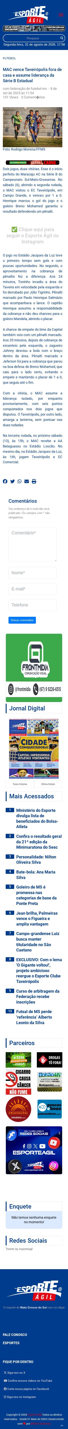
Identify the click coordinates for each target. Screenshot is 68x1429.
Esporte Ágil (35, 1414)
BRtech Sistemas (41, 1423)
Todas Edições (20, 784)
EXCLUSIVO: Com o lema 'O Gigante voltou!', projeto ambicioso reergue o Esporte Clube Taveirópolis (39, 970)
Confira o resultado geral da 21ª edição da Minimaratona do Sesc (39, 842)
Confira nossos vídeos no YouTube (29, 1380)
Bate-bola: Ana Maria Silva (35, 875)
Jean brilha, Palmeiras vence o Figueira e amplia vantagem (37, 918)
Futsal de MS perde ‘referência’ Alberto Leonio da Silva (34, 1017)
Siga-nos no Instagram (21, 1397)
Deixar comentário (22, 620)
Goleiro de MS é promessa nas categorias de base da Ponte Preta (36, 895)
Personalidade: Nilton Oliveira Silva (36, 860)
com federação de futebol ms (25, 89)
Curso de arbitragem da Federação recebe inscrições (38, 996)
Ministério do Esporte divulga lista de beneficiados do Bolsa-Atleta (37, 818)
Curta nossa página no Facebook (28, 1389)
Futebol (9, 58)
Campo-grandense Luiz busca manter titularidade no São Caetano (37, 941)
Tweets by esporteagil (19, 1248)
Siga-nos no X (16, 1372)
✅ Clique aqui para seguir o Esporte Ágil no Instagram (32, 235)
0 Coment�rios (33, 97)
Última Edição (48, 784)
